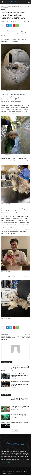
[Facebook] (7, 25)
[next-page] (5, 390)
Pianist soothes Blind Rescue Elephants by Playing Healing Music (8, 337)
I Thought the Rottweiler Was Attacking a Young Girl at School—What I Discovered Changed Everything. (20, 367)
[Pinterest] (14, 25)
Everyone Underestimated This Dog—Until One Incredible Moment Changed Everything (19, 375)
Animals (6, 6)
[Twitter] (10, 25)
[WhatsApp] (17, 25)
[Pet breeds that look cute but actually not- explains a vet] (5, 425)
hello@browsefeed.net (12, 462)
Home (2, 6)
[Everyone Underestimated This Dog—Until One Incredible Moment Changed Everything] (5, 376)
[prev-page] (2, 390)
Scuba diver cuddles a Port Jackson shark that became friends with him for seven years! (20, 416)
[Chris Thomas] (2, 22)
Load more (15, 430)
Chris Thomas (7, 21)
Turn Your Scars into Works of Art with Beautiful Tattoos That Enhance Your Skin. (19, 400)
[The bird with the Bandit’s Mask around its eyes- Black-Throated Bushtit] (5, 409)
